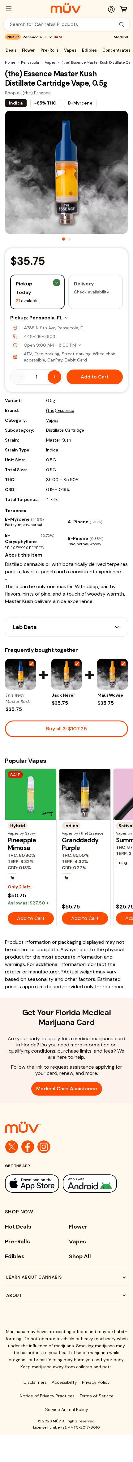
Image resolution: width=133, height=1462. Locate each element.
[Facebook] (28, 1147)
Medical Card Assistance (66, 1088)
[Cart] (123, 9)
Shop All (80, 1256)
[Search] (121, 24)
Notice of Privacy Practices (47, 1396)
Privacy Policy (96, 1382)
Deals (11, 50)
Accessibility (64, 1382)
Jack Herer (63, 695)
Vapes (70, 50)
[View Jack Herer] (66, 674)
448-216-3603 (39, 336)
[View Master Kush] (20, 674)
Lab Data (25, 627)
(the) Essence (60, 410)
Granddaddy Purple (80, 844)
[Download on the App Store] (32, 1183)
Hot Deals (18, 1226)
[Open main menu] (8, 8)
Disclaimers (35, 1382)
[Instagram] (44, 1147)
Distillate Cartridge (65, 430)
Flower (28, 50)
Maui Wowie (110, 695)
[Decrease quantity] (18, 377)
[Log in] (111, 9)
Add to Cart (95, 377)
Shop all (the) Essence (28, 93)
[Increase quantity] (54, 377)
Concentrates (116, 50)
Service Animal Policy (66, 1409)
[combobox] (63, 24)
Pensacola (30, 62)
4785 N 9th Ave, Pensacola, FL (54, 328)
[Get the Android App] (90, 1183)
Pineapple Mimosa (22, 844)
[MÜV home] (66, 8)
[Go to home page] (66, 1127)
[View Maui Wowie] (112, 674)
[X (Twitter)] (12, 1147)
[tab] (63, 239)
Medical (121, 37)
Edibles (89, 50)
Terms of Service (96, 1396)
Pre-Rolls (49, 50)
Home (10, 62)
